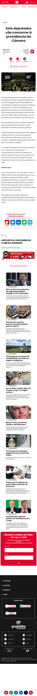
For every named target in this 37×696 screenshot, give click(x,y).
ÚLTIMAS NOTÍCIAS (14, 7)
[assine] (31, 693)
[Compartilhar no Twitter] (26, 693)
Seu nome (7, 546)
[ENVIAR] (19, 563)
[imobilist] (6, 693)
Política (5, 22)
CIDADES (23, 7)
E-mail (6, 554)
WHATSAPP (4, 7)
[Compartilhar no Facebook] (16, 693)
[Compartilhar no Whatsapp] (11, 693)
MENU (7, 2)
